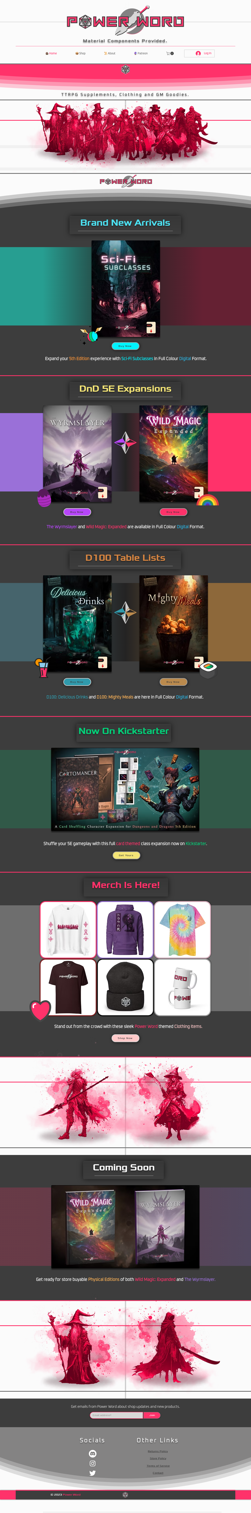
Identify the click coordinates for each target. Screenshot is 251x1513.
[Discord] (92, 1454)
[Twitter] (92, 1473)
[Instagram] (92, 1463)
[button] (170, 53)
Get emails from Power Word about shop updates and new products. (125, 1407)
